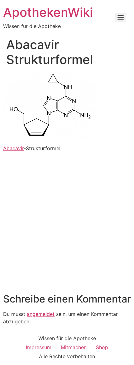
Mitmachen (74, 347)
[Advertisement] (67, 223)
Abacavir (13, 148)
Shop (102, 347)
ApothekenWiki (48, 12)
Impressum (38, 347)
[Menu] (120, 17)
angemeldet (41, 314)
